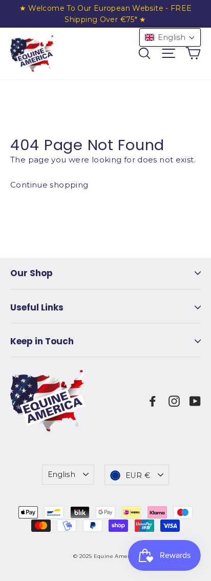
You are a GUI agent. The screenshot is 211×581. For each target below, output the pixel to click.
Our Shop (31, 273)
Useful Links (37, 307)
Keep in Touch (42, 341)
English (61, 474)
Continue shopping (49, 185)
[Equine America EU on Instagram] (174, 401)
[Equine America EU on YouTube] (195, 401)
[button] (170, 37)
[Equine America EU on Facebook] (152, 401)
